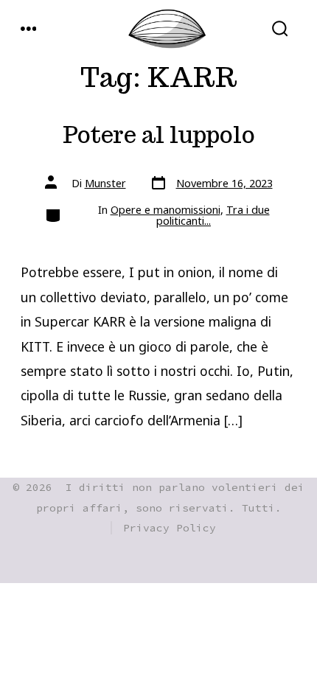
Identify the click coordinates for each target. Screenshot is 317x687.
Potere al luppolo (159, 135)
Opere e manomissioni (165, 210)
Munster (105, 183)
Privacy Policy (169, 527)
